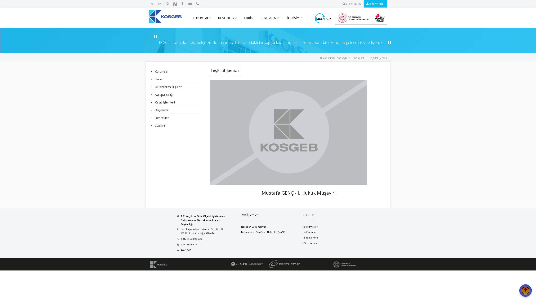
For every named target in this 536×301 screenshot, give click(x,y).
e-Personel (310, 232)
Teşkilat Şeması (378, 58)
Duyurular (269, 18)
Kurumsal (358, 58)
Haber (159, 79)
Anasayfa (342, 58)
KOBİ (247, 18)
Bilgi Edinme (311, 237)
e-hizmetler (376, 4)
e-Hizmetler (311, 226)
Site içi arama (353, 3)
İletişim (293, 18)
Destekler (226, 18)
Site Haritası (310, 243)
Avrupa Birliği (163, 94)
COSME (159, 125)
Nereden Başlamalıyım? (254, 226)
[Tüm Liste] (207, 4)
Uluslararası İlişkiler (168, 87)
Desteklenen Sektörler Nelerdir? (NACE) (263, 232)
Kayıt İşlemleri (164, 102)
